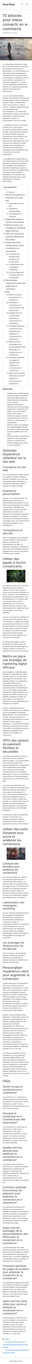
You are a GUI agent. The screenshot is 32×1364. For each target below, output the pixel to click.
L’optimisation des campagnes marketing (16, 267)
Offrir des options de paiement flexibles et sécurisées (15, 237)
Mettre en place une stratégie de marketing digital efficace (16, 228)
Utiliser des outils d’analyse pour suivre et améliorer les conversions (15, 246)
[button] (22, 4)
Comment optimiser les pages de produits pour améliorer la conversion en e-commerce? (17, 363)
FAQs (7, 292)
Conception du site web (16, 204)
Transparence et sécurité (15, 215)
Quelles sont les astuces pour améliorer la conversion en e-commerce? (16, 318)
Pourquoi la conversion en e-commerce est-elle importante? (16, 306)
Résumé (11, 192)
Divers (7, 1339)
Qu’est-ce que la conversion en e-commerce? (15, 297)
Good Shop (9, 4)
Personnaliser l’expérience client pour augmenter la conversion (16, 284)
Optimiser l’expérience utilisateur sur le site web (15, 198)
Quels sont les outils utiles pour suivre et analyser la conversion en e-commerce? (17, 378)
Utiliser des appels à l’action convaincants (15, 220)
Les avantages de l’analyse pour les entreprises (16, 274)
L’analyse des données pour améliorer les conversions (14, 258)
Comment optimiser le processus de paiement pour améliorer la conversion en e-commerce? (17, 332)
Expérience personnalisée (14, 210)
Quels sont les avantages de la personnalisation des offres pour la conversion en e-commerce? (17, 348)
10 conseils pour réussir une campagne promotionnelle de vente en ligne (15, 1344)
